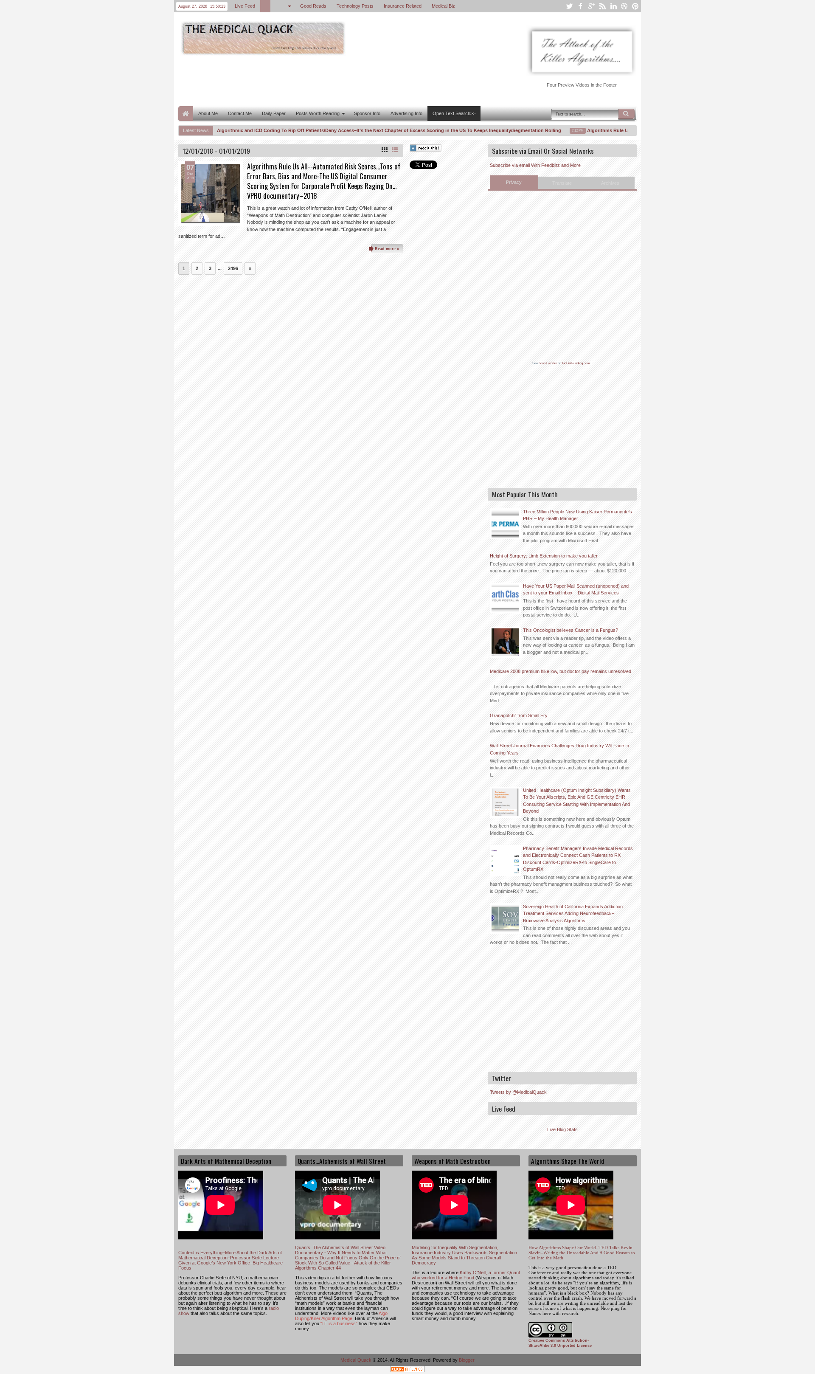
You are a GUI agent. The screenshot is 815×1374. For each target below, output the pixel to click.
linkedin (613, 6)
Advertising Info (406, 113)
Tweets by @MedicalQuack (518, 1092)
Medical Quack (356, 1360)
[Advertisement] (332, 80)
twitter (569, 6)
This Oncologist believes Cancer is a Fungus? (570, 630)
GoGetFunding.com (576, 363)
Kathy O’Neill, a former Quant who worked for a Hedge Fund (466, 1275)
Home (185, 113)
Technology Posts (355, 5)
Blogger (467, 1360)
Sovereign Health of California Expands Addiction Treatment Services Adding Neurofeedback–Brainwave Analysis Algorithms (573, 913)
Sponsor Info (367, 113)
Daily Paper (274, 113)
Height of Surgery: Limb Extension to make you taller (544, 555)
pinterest (635, 6)
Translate (562, 183)
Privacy (514, 182)
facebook (580, 6)
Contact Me (240, 113)
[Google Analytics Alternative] (407, 1370)
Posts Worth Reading (318, 113)
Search (626, 114)
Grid (384, 149)
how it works (548, 363)
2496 (233, 268)
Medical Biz (443, 5)
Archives (610, 183)
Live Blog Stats (562, 1129)
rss (602, 6)
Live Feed (245, 5)
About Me (208, 113)
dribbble (624, 6)
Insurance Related (403, 5)
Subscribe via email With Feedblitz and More (535, 165)
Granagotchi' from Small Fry (519, 715)
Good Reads (313, 5)
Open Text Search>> (454, 113)
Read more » (387, 249)
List (395, 149)
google (591, 6)
